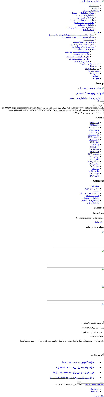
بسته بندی (95, 186)
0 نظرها (101, 101)
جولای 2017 (94, 164)
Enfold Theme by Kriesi (94, 385)
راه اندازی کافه (92, 203)
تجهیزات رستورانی (91, 188)
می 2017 (95, 168)
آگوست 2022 (93, 135)
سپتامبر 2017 (93, 161)
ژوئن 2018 (94, 142)
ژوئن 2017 (94, 166)
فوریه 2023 (94, 123)
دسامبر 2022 (93, 127)
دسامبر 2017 (93, 154)
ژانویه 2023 (94, 125)
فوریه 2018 (94, 149)
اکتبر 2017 (94, 159)
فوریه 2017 (94, 173)
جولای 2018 (94, 139)
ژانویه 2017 (94, 176)
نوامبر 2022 (94, 130)
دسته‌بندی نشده (92, 195)
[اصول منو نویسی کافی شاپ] (91, 88)
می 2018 (95, 144)
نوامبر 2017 (94, 156)
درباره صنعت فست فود (89, 193)
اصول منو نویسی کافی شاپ (90, 93)
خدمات (96, 191)
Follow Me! (99, 222)
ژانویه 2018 (94, 152)
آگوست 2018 (93, 137)
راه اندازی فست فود (78, 98)
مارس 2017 (94, 171)
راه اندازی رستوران (96, 98)
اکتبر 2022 (94, 132)
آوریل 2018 (94, 147)
